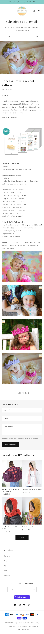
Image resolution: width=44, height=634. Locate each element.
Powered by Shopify (23, 622)
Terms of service (22, 626)
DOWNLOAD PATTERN (9, 117)
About (6, 571)
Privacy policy (12, 626)
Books (6, 561)
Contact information (23, 629)
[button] (4, 11)
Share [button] (6, 96)
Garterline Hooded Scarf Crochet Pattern (11, 527)
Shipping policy (33, 626)
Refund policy (35, 622)
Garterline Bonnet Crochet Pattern (32, 489)
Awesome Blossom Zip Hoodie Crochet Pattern (10, 490)
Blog (5, 566)
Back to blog (23, 393)
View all (22, 538)
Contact (7, 576)
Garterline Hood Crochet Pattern (31, 527)
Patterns (7, 556)
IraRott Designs (13, 622)
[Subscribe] (37, 36)
